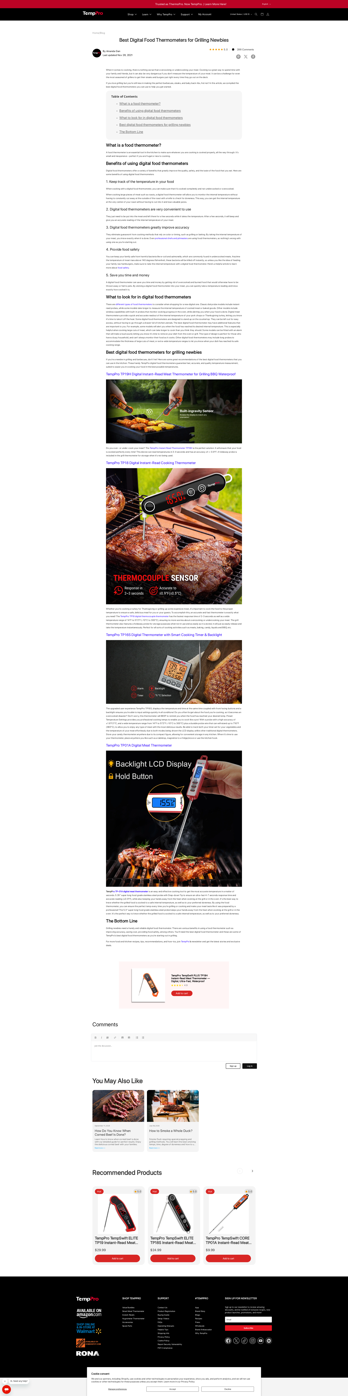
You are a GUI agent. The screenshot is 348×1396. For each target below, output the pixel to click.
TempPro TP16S (144, 708)
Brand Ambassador (203, 1329)
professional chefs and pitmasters (171, 238)
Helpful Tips (163, 1329)
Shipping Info (163, 1333)
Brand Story (200, 1311)
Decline (227, 1389)
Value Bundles (128, 1307)
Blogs (197, 1315)
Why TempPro (201, 1333)
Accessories (127, 1322)
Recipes (198, 1318)
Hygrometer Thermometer (133, 1318)
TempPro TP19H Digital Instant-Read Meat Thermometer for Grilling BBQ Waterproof (171, 374)
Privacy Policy (188, 1381)
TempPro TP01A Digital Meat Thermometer (139, 745)
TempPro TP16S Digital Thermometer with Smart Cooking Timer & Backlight (164, 635)
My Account (204, 14)
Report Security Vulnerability (170, 1344)
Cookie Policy (164, 1341)
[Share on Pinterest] (238, 58)
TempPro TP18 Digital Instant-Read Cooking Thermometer (151, 463)
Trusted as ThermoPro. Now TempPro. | (179, 4)
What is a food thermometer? (140, 103)
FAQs (160, 1322)
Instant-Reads (128, 1315)
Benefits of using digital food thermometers (150, 111)
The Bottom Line (131, 132)
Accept (172, 1389)
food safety (123, 267)
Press (197, 1322)
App (197, 1307)
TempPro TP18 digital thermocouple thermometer (144, 616)
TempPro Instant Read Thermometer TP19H (171, 448)
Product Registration (166, 1311)
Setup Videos (163, 1318)
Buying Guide (163, 1315)
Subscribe (248, 1328)
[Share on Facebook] (253, 58)
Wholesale (199, 1326)
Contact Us (162, 1307)
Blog (102, 32)
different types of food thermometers (134, 304)
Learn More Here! (215, 4)
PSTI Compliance (165, 1348)
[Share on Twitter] (245, 58)
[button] (256, 14)
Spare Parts (127, 1326)
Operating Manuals (166, 1326)
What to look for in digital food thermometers (151, 118)
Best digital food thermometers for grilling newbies (155, 125)
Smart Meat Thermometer (133, 1311)
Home (95, 32)
